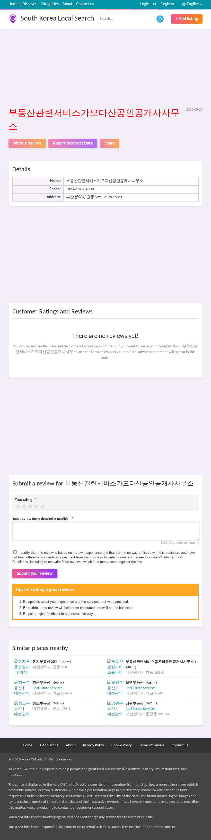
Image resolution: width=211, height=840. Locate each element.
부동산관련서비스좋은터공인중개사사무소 (160, 662)
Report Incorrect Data (73, 143)
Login (144, 4)
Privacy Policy (93, 745)
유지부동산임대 (45, 662)
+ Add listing (187, 19)
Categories (50, 4)
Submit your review (35, 573)
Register (167, 4)
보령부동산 (135, 682)
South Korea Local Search (57, 18)
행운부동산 (41, 682)
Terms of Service (151, 745)
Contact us (85, 4)
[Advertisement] (105, 68)
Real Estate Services (47, 688)
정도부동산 (41, 703)
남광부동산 (135, 703)
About (67, 4)
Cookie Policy (121, 745)
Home (13, 4)
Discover (29, 4)
